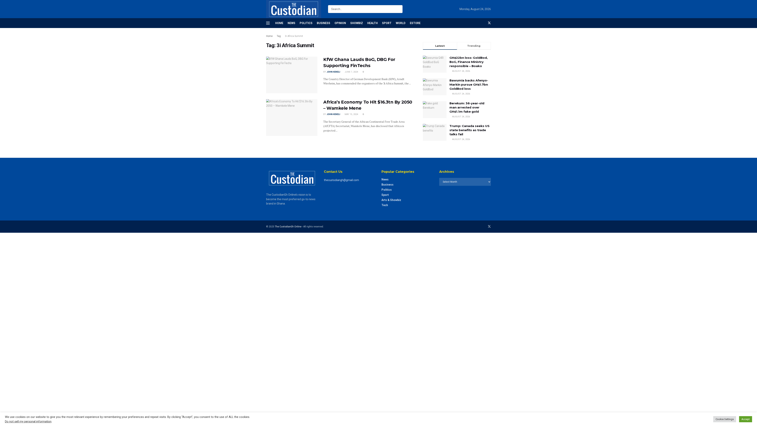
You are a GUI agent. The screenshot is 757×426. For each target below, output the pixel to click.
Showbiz (356, 23)
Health (372, 23)
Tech (384, 205)
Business (323, 23)
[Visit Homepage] (293, 9)
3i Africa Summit (294, 36)
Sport (387, 23)
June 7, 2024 (351, 72)
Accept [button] (745, 419)
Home (279, 23)
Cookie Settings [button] (725, 419)
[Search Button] (399, 9)
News (291, 23)
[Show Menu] (268, 23)
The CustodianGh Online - (289, 226)
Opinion (340, 23)
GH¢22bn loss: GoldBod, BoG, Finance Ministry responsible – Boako (468, 62)
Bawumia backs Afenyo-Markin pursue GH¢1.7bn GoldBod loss (468, 84)
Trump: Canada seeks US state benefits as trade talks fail (469, 130)
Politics (306, 23)
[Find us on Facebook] (482, 23)
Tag (279, 36)
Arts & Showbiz (391, 200)
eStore (415, 23)
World (401, 23)
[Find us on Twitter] (489, 23)
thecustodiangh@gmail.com (341, 180)
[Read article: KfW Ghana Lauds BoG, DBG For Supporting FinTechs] (291, 75)
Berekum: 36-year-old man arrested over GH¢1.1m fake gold (466, 107)
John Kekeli (333, 72)
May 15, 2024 (351, 114)
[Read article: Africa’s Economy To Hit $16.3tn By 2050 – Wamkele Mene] (291, 117)
